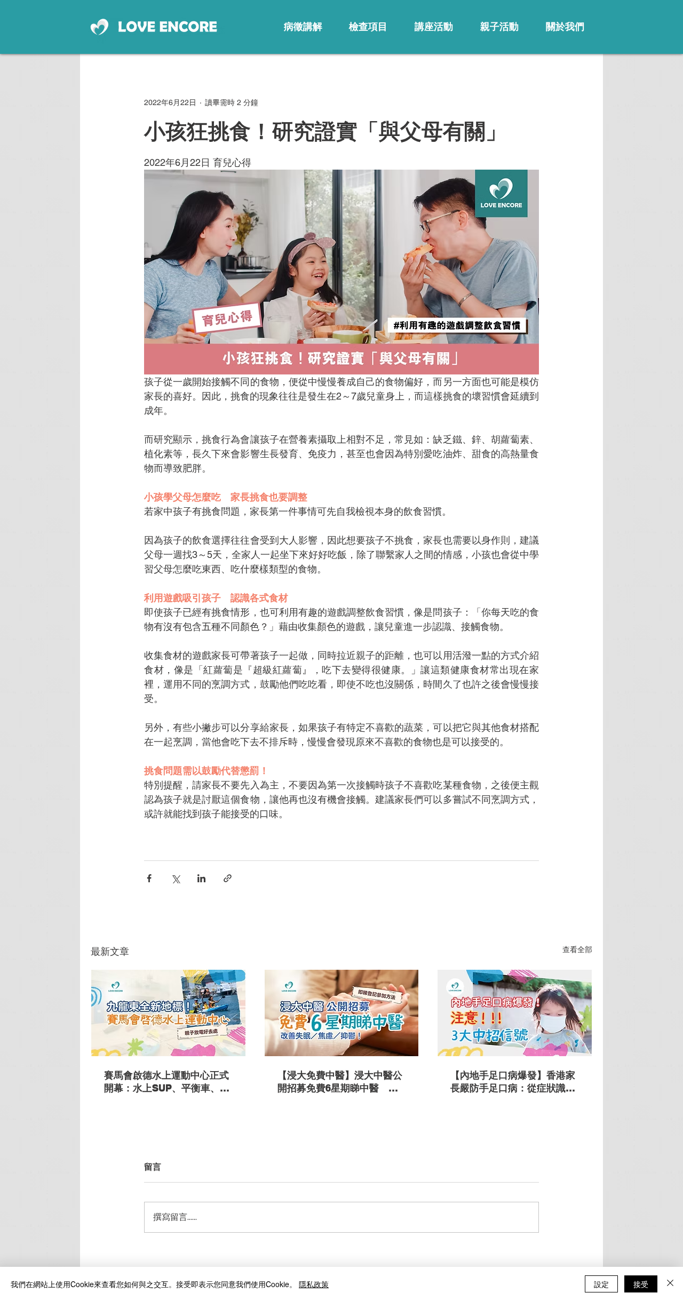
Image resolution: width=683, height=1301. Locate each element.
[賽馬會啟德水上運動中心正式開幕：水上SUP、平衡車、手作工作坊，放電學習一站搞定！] (168, 1013)
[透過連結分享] (228, 878)
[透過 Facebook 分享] (149, 878)
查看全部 (577, 949)
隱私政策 (314, 1284)
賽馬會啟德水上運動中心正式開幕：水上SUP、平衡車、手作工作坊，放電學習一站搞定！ (166, 1082)
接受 (640, 1284)
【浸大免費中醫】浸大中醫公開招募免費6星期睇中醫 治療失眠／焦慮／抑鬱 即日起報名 (339, 1082)
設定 (601, 1284)
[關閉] (670, 1283)
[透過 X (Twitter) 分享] (175, 878)
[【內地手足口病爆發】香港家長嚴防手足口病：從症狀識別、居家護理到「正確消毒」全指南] (515, 1013)
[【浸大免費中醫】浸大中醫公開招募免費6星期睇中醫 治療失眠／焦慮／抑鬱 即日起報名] (342, 1013)
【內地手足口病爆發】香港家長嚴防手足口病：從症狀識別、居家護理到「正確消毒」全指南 (512, 1082)
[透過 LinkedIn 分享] (201, 878)
